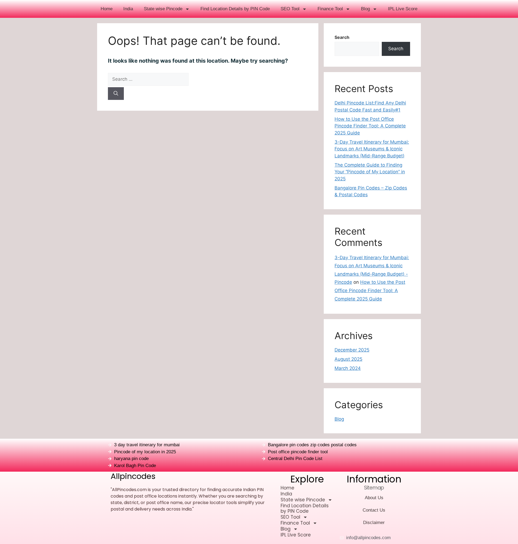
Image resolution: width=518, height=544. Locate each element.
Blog (365, 8)
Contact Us (374, 510)
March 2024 (348, 368)
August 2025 (348, 359)
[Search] (116, 93)
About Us (374, 497)
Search (342, 37)
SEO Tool (290, 8)
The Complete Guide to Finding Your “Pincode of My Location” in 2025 (370, 171)
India (128, 8)
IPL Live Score (402, 8)
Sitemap (374, 487)
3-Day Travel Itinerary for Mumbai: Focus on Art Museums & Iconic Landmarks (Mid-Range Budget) (372, 148)
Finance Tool (330, 8)
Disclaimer (374, 522)
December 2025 (352, 350)
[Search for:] (208, 79)
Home (107, 8)
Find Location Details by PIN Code (235, 8)
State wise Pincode (163, 8)
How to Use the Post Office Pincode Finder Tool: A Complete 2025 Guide (370, 126)
